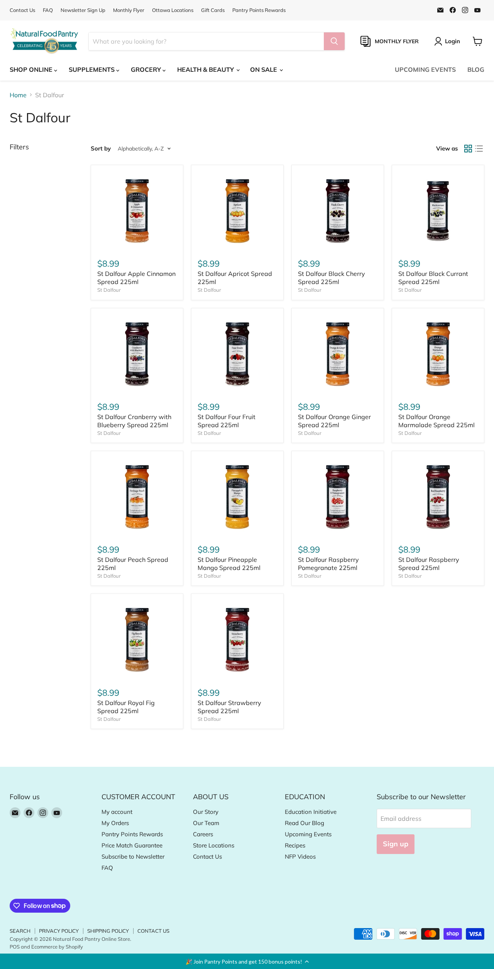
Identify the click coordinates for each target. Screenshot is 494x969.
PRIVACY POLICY (59, 931)
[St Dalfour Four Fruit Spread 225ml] (237, 354)
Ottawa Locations (172, 10)
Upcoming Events (308, 834)
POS (15, 947)
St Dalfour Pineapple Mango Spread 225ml (229, 564)
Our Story (205, 811)
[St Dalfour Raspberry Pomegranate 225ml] (337, 497)
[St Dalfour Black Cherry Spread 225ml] (337, 211)
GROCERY (146, 69)
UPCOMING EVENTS (425, 69)
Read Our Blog (304, 823)
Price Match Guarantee (132, 845)
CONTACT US (153, 931)
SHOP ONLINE (32, 69)
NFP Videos (300, 856)
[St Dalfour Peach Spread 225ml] (137, 497)
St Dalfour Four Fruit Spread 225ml (226, 421)
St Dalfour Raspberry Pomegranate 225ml (328, 564)
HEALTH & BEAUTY (206, 69)
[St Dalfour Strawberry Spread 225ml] (237, 640)
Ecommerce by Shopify (57, 947)
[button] (247, 961)
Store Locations (213, 845)
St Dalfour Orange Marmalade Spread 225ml (436, 421)
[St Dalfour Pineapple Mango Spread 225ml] (237, 497)
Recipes (295, 845)
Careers (203, 834)
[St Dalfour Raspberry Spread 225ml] (438, 497)
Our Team (206, 823)
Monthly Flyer (128, 10)
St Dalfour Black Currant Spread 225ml (433, 278)
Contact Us (22, 10)
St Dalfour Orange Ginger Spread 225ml (334, 421)
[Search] (334, 41)
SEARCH (20, 931)
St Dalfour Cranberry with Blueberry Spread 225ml (134, 421)
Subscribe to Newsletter (133, 856)
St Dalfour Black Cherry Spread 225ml (331, 278)
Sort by (101, 148)
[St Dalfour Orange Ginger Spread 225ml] (337, 354)
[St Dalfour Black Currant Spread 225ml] (438, 211)
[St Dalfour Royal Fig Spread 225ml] (137, 640)
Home (18, 94)
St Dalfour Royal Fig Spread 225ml (126, 707)
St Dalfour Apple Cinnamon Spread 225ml (136, 278)
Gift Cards (213, 10)
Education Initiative (311, 811)
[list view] (479, 148)
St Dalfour (109, 290)
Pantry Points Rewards (259, 10)
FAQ (48, 10)
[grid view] (468, 148)
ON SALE (264, 69)
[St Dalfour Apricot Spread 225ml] (237, 211)
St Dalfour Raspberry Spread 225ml (428, 564)
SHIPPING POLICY (108, 931)
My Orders (115, 823)
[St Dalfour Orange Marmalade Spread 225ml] (438, 354)
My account (117, 811)
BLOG (475, 69)
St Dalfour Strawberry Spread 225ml (229, 707)
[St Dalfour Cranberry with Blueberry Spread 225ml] (137, 354)
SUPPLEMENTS (92, 69)
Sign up (395, 843)
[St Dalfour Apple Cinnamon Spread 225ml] (137, 211)
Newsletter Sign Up (83, 10)
